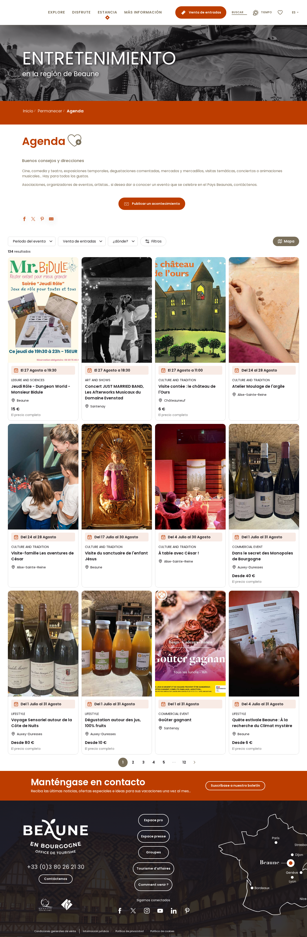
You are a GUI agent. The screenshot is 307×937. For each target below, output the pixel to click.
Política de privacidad (130, 931)
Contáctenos (55, 879)
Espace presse (153, 836)
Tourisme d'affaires (153, 868)
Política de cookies (162, 931)
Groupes (153, 852)
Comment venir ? (153, 884)
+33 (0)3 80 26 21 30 (56, 867)
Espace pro (153, 820)
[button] (296, 12)
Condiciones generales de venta (55, 931)
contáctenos (245, 184)
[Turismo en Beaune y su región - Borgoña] (23, 12)
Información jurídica (96, 931)
